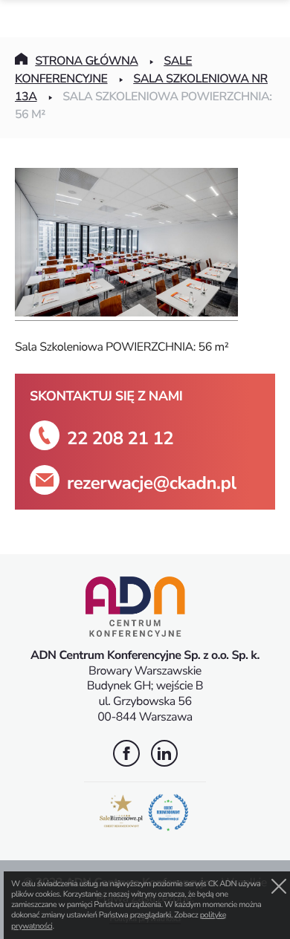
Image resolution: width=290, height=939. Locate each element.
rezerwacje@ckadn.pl (151, 483)
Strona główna (86, 61)
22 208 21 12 (120, 438)
